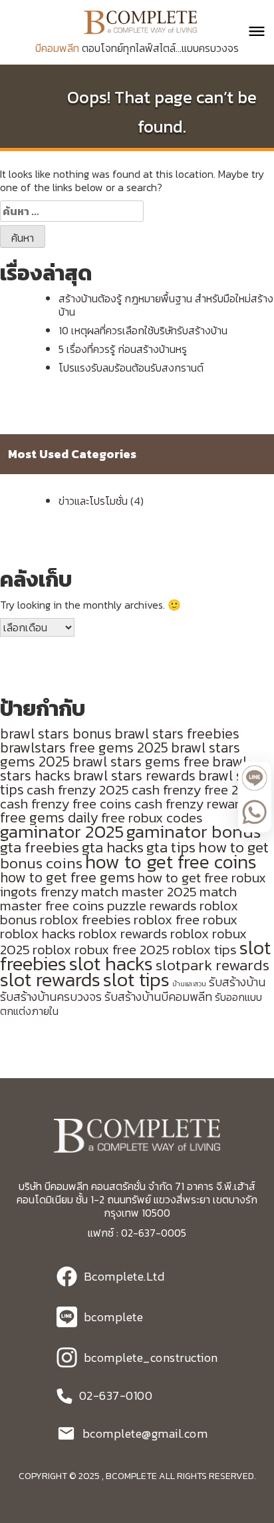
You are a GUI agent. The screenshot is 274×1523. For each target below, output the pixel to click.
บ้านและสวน (189, 983)
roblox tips (204, 949)
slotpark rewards (212, 965)
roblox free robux (185, 919)
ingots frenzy (39, 891)
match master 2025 (139, 891)
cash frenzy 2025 (78, 789)
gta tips (171, 847)
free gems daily (49, 817)
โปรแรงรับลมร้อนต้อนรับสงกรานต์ (131, 368)
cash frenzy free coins (66, 803)
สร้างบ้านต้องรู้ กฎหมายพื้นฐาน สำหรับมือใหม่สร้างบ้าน (166, 305)
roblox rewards (123, 933)
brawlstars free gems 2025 (84, 748)
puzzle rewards (152, 905)
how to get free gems (67, 877)
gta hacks (113, 847)
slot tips (136, 979)
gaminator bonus (193, 831)
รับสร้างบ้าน (237, 982)
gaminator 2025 (62, 831)
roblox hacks (38, 933)
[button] (250, 31)
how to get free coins (171, 862)
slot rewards (50, 979)
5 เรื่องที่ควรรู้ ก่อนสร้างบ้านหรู (123, 349)
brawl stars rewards (134, 775)
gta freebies (39, 847)
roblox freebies (85, 919)
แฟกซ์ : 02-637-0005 (137, 1233)
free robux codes (152, 817)
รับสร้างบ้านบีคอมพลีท (158, 997)
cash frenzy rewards (194, 803)
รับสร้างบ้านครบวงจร (51, 997)
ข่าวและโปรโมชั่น (93, 501)
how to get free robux (202, 877)
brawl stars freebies (176, 734)
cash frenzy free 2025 (196, 789)
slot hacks (111, 963)
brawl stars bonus (56, 734)
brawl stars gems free (140, 761)
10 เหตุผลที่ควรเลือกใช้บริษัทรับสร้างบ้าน (143, 330)
